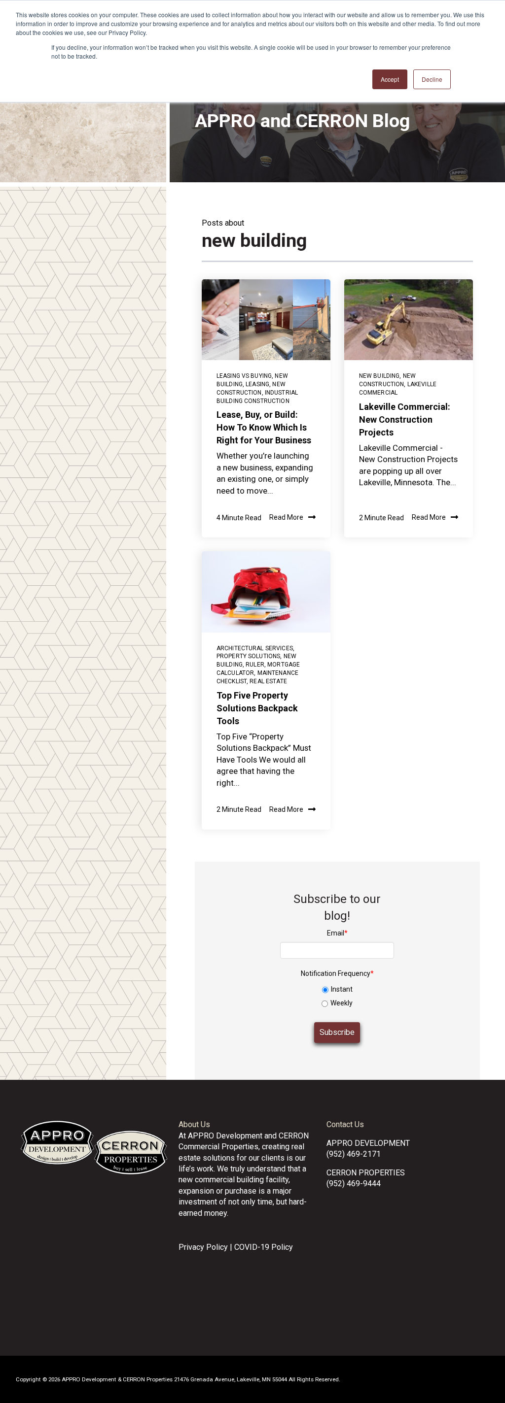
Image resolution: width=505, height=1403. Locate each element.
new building (379, 375)
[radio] (337, 990)
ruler (255, 664)
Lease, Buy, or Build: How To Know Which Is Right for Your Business (263, 427)
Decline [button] (432, 79)
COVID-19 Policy (263, 1247)
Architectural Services (254, 648)
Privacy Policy (203, 1247)
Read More (286, 518)
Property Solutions (248, 656)
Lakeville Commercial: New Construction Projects (404, 419)
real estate (268, 681)
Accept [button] (390, 79)
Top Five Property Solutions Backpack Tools (257, 708)
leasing (257, 384)
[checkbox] (337, 995)
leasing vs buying (244, 375)
